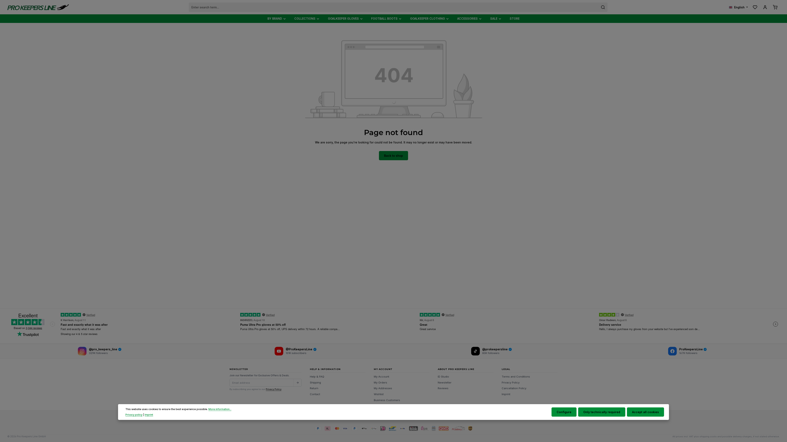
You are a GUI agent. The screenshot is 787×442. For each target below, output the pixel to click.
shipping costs (708, 436)
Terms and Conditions (516, 376)
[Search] (603, 7)
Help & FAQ (317, 376)
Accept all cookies (645, 412)
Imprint (506, 394)
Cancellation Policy (514, 388)
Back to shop (393, 155)
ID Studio (443, 376)
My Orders (380, 382)
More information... (219, 409)
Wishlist (379, 394)
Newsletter (445, 382)
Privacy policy (133, 414)
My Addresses (383, 388)
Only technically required (601, 412)
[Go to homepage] (38, 7)
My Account (381, 376)
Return (314, 388)
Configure (564, 412)
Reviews (443, 388)
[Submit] (297, 382)
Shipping (315, 382)
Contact (315, 394)
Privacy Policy (273, 389)
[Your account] (765, 7)
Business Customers (387, 400)
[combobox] (394, 7)
